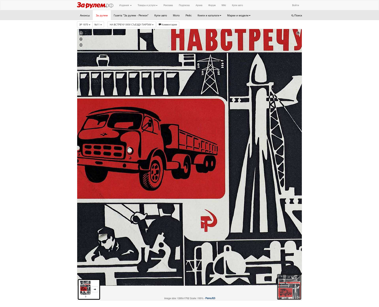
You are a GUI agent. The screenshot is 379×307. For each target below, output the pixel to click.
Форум (212, 5)
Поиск (298, 15)
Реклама (168, 5)
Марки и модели (238, 15)
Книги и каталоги (208, 15)
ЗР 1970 (84, 24)
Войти (295, 5)
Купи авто (237, 5)
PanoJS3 (210, 298)
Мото (176, 15)
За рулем (102, 15)
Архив (199, 5)
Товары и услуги (147, 5)
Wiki (223, 5)
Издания (124, 5)
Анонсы (85, 15)
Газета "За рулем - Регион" (131, 15)
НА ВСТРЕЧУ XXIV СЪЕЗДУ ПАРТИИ (131, 24)
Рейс (189, 15)
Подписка (184, 5)
